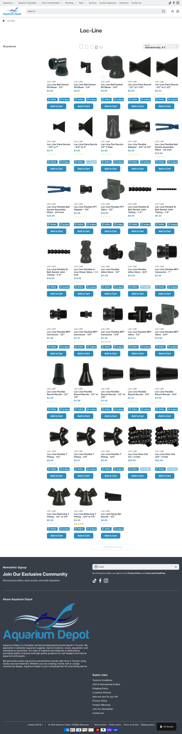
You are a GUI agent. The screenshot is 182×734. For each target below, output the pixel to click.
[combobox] (96, 11)
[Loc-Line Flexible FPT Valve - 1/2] (113, 189)
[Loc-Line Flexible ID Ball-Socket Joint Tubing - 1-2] (140, 189)
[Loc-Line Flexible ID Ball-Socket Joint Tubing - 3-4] (59, 252)
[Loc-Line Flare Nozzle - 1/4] (59, 127)
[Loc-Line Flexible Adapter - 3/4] (140, 127)
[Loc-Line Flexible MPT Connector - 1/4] (86, 314)
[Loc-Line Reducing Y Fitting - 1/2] (59, 496)
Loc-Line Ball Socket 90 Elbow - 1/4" (85, 86)
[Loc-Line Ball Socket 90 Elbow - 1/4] (86, 67)
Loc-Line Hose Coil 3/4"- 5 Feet (165, 455)
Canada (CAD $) (34, 725)
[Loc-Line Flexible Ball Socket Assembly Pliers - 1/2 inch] (167, 127)
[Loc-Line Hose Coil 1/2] (140, 437)
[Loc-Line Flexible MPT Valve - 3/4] (167, 314)
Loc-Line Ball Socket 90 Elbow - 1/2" (58, 86)
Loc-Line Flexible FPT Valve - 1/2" (112, 208)
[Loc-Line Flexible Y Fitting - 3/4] (113, 437)
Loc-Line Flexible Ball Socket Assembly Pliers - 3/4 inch (58, 210)
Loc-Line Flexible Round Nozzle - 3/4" (166, 393)
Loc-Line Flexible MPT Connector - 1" (167, 270)
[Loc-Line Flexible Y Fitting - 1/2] (59, 437)
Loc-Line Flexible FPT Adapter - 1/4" (85, 208)
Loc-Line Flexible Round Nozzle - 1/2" (57, 393)
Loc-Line (51, 82)
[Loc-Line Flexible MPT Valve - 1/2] (140, 314)
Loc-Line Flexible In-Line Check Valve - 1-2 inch (86, 272)
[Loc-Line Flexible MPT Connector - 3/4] (113, 314)
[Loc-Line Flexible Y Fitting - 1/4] (86, 437)
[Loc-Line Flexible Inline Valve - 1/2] (113, 252)
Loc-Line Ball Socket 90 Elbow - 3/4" (112, 86)
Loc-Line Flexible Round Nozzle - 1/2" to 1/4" (86, 394)
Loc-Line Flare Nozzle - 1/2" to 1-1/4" (139, 86)
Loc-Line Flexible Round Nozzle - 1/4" (138, 393)
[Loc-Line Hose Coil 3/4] (167, 437)
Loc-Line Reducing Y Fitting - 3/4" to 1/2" (85, 515)
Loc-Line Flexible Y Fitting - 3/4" (111, 455)
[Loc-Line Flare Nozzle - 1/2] (140, 67)
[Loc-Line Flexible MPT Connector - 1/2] (59, 314)
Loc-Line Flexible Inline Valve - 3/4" (137, 270)
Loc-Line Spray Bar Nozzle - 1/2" (111, 515)
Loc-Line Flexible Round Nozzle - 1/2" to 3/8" (113, 394)
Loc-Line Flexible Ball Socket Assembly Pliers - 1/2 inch (166, 147)
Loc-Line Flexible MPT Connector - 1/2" (59, 333)
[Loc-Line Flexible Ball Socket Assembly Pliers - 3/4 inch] (59, 189)
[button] (177, 11)
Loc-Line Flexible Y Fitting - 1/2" (57, 455)
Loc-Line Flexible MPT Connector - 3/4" (113, 333)
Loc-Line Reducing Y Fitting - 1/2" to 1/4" (58, 515)
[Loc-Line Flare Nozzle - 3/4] (86, 127)
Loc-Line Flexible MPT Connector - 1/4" (86, 333)
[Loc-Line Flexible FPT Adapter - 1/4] (86, 189)
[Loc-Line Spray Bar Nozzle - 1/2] (113, 496)
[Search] (163, 11)
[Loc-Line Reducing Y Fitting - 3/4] (86, 496)
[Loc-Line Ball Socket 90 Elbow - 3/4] (113, 67)
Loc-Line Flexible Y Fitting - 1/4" (84, 455)
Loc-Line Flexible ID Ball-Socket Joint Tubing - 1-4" (165, 210)
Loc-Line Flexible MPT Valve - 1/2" (140, 333)
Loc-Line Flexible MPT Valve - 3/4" (167, 333)
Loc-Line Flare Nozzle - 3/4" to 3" (85, 145)
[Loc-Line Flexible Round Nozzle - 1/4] (140, 374)
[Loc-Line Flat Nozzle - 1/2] (113, 127)
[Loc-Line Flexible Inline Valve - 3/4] (140, 252)
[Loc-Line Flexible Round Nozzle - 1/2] (59, 374)
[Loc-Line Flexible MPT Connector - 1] (167, 252)
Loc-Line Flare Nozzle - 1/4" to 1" (58, 145)
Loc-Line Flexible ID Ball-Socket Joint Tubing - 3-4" (57, 272)
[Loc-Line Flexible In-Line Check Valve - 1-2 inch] (86, 252)
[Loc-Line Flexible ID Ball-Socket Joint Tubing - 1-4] (167, 189)
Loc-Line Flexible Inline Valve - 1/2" (110, 270)
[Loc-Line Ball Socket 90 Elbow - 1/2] (59, 67)
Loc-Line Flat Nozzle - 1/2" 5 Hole (112, 145)
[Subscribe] (175, 567)
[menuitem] (9, 3)
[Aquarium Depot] (12, 11)
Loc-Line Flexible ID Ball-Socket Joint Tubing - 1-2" (138, 210)
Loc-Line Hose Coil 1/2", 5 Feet (138, 455)
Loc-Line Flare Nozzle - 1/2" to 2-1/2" (166, 86)
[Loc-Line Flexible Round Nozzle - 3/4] (167, 374)
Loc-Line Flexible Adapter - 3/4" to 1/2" (139, 145)
